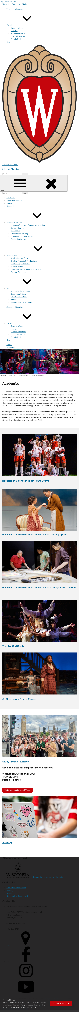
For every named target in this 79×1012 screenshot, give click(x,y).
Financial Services (18, 36)
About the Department (20, 291)
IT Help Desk (16, 39)
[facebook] (26, 961)
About (9, 288)
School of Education (14, 9)
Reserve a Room (17, 28)
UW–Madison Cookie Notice (26, 1007)
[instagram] (26, 977)
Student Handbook (18, 266)
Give (8, 42)
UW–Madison (15, 4)
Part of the (48, 877)
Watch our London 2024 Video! (18, 790)
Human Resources (18, 33)
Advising (7, 842)
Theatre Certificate (13, 646)
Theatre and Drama (10, 164)
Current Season (17, 228)
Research (10, 206)
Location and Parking (19, 233)
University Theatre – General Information (28, 225)
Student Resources (14, 255)
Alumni (13, 299)
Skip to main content (8, 1)
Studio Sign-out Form (19, 258)
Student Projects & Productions (24, 261)
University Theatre (14, 222)
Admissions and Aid (14, 200)
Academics (10, 198)
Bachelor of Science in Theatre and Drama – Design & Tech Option (39, 587)
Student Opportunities (20, 264)
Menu (3, 190)
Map (8, 945)
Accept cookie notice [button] (61, 1004)
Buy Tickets (15, 231)
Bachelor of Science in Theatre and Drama (25, 480)
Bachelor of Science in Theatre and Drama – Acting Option (34, 534)
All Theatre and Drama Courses (19, 699)
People (9, 203)
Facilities (14, 30)
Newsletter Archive (19, 297)
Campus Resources (18, 272)
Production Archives (19, 239)
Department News (18, 294)
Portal (9, 25)
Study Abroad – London (15, 761)
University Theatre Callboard (22, 236)
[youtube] (26, 994)
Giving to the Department (21, 302)
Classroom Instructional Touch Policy (26, 269)
